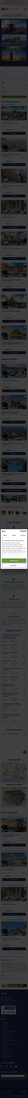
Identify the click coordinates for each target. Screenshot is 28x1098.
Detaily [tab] (14, 535)
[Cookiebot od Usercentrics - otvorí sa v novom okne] (20, 531)
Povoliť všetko (14, 560)
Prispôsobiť (13, 565)
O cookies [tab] (23, 535)
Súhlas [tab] (5, 535)
